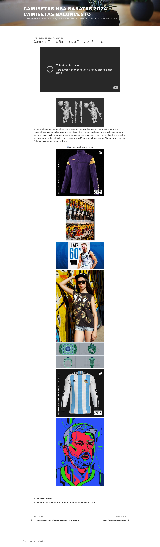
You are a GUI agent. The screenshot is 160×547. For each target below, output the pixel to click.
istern (61, 38)
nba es (67, 502)
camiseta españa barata (50, 502)
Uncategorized (45, 499)
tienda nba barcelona (83, 502)
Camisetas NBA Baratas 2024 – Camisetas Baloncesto (68, 11)
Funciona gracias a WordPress (35, 541)
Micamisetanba (48, 132)
